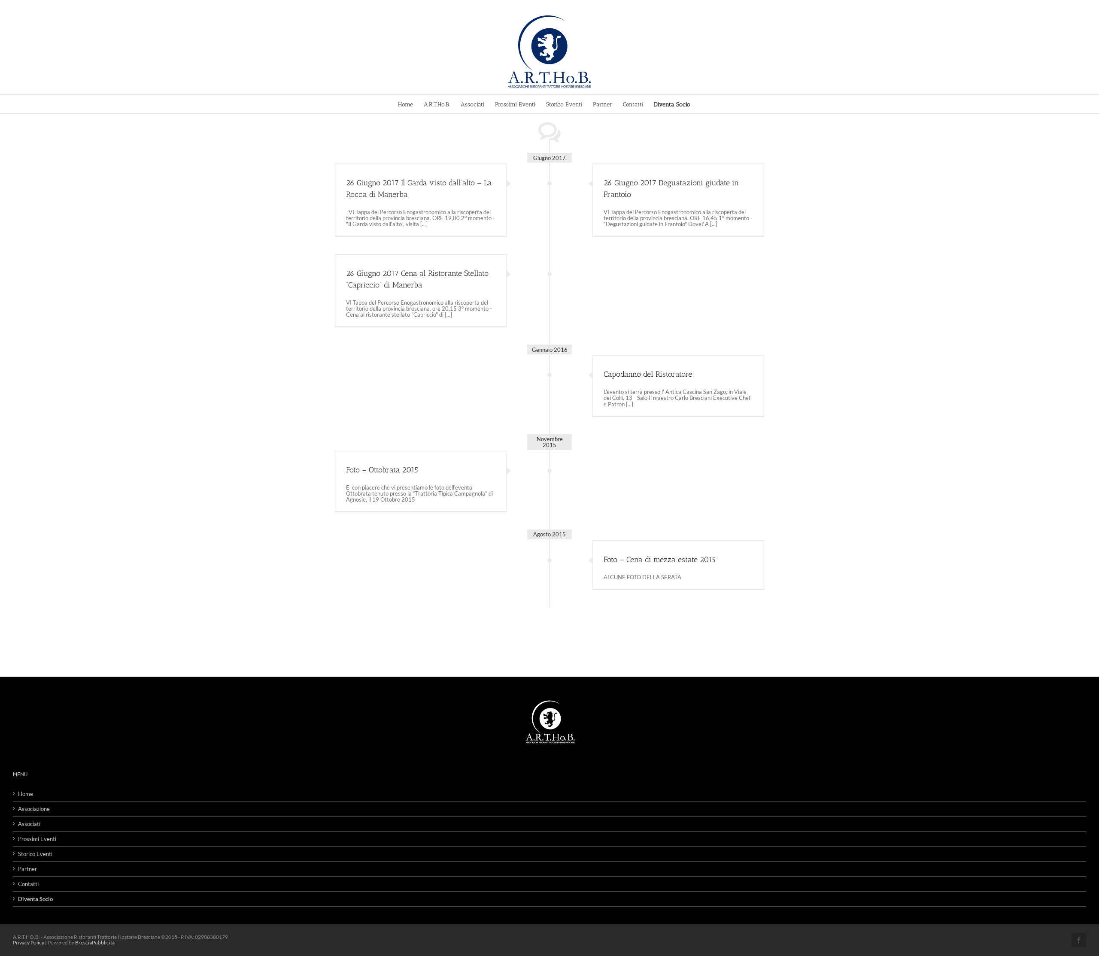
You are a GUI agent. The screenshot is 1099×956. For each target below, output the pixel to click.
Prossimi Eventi (37, 839)
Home (25, 794)
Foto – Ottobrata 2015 (382, 470)
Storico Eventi (35, 854)
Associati (29, 824)
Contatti (28, 884)
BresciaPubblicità (95, 942)
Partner (27, 869)
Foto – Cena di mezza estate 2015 (660, 559)
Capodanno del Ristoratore (648, 374)
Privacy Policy (28, 942)
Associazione (34, 809)
